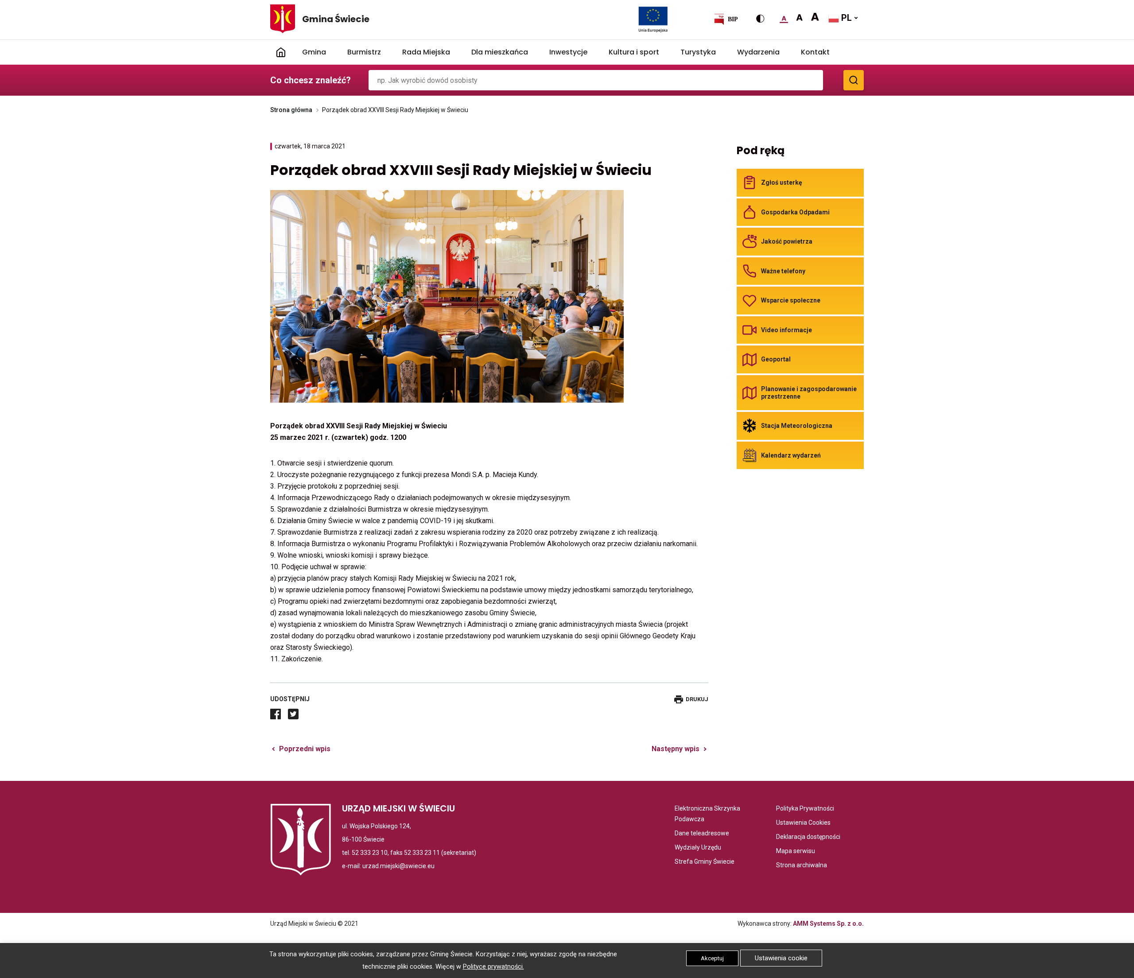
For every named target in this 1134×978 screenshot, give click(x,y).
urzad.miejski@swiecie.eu (398, 865)
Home (280, 52)
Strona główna (291, 109)
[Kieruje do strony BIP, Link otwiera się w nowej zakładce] (725, 19)
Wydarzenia (758, 52)
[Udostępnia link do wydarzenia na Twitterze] (293, 714)
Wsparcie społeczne (790, 300)
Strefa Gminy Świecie (704, 862)
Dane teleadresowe (702, 833)
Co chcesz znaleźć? (310, 80)
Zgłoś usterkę (781, 182)
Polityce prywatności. (493, 966)
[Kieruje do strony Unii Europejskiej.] (653, 19)
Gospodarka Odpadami (795, 212)
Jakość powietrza (786, 241)
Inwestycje (568, 52)
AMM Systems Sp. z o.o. (828, 923)
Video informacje (786, 330)
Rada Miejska (426, 52)
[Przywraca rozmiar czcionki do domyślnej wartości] (784, 18)
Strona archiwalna (801, 865)
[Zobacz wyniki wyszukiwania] (853, 80)
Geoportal (776, 359)
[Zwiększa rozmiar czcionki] (799, 18)
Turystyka (698, 52)
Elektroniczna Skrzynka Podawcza (710, 814)
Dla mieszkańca (499, 52)
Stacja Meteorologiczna (796, 425)
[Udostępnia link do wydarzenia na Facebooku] (275, 714)
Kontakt (815, 52)
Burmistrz (364, 52)
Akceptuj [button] (712, 958)
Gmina (314, 52)
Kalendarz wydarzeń (791, 455)
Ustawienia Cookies (803, 823)
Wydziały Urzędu (698, 848)
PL (845, 17)
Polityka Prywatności (805, 809)
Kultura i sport (634, 52)
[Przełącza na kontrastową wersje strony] (760, 18)
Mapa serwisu (795, 851)
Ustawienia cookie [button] (781, 958)
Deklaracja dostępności (808, 837)
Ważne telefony (783, 271)
